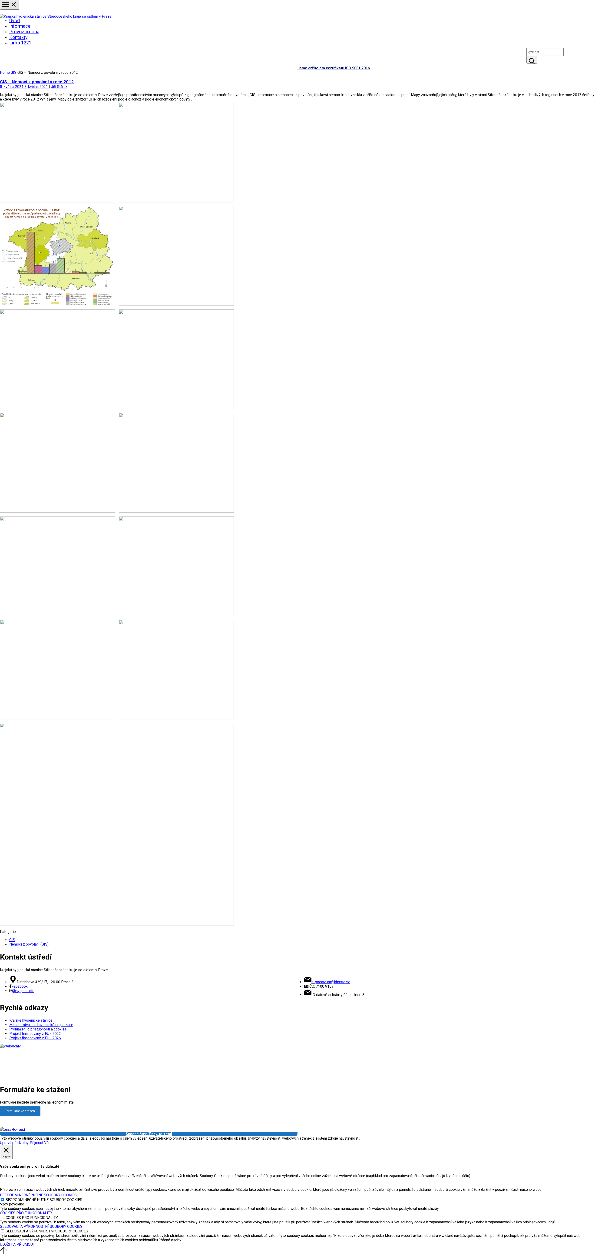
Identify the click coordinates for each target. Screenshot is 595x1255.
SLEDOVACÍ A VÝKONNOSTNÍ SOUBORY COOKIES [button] (41, 1226)
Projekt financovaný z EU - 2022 (35, 1033)
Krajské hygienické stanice (31, 1020)
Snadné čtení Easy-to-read (149, 1134)
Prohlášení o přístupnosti (29, 1029)
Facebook (20, 986)
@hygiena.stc (23, 991)
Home (5, 72)
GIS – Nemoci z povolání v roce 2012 (37, 81)
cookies (60, 1029)
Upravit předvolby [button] (14, 1143)
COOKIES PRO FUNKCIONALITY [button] (26, 1213)
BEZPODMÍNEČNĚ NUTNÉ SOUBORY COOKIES (44, 1200)
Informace (19, 26)
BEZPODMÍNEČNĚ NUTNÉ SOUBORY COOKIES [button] (38, 1195)
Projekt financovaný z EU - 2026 (35, 1038)
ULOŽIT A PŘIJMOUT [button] (17, 1244)
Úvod (14, 20)
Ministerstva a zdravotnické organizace (41, 1025)
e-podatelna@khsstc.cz (330, 982)
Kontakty (18, 37)
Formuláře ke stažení (20, 1111)
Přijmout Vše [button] (40, 1143)
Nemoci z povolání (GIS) (29, 944)
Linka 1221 (20, 43)
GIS (14, 72)
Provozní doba (24, 31)
